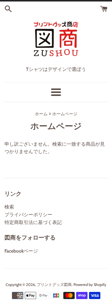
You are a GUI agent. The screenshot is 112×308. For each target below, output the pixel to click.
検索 (9, 207)
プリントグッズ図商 (54, 284)
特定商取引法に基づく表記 (33, 222)
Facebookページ (21, 251)
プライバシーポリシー (28, 214)
